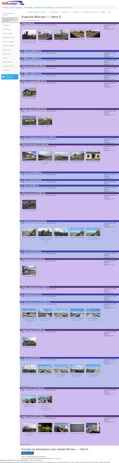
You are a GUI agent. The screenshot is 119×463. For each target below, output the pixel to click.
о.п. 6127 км (25, 172)
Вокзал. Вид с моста (61, 433)
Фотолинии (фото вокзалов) (8, 20)
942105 (112, 335)
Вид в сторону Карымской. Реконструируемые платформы (45, 407)
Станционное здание (29, 98)
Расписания (7, 29)
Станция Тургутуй (28, 109)
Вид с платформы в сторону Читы (45, 319)
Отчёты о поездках (8, 41)
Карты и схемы (7, 33)
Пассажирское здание (45, 41)
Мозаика (93, 434)
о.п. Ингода (25, 251)
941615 (112, 227)
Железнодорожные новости (9, 14)
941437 (112, 150)
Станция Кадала (27, 330)
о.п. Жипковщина (28, 221)
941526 (112, 191)
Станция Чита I (27, 388)
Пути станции (45, 126)
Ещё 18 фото (25, 444)
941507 (112, 72)
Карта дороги (54, 12)
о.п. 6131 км (25, 180)
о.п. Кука (24, 185)
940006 (112, 394)
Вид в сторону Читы (93, 39)
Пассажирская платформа (29, 434)
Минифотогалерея (8, 45)
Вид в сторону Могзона (29, 237)
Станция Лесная (27, 193)
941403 (112, 87)
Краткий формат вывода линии (30, 20)
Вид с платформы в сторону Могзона (93, 238)
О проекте (6, 70)
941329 (112, 64)
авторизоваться (57, 458)
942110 (112, 363)
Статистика (75, 12)
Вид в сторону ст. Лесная (61, 162)
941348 (112, 79)
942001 (112, 292)
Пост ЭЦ (61, 41)
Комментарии (7, 54)
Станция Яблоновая (29, 144)
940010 (112, 422)
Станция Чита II (27, 416)
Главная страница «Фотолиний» (37, 12)
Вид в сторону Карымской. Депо (29, 405)
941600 (112, 199)
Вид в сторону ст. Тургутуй (45, 162)
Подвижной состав (8, 37)
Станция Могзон (27, 23)
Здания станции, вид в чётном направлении (29, 41)
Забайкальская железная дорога (35, 25)
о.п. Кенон (25, 358)
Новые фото (65, 12)
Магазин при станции (93, 162)
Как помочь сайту (8, 66)
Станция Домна (27, 259)
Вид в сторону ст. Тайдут (77, 39)
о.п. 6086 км (25, 73)
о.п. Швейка (25, 294)
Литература (6, 50)
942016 (112, 300)
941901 (112, 264)
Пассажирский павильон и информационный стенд (45, 239)
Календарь (6, 25)
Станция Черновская (29, 287)
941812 (112, 257)
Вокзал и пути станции (45, 433)
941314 (112, 56)
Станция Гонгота (27, 66)
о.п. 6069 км (25, 58)
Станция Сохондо (28, 81)
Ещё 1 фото (25, 249)
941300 (112, 29)
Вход (109, 12)
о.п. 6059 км (25, 51)
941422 (112, 142)
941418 (112, 115)
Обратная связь (8, 62)
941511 (112, 178)
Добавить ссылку (27, 453)
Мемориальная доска (77, 433)
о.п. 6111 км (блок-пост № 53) (33, 137)
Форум (5, 58)
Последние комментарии (90, 12)
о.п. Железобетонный (30, 302)
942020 (112, 308)
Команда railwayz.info (22, 460)
